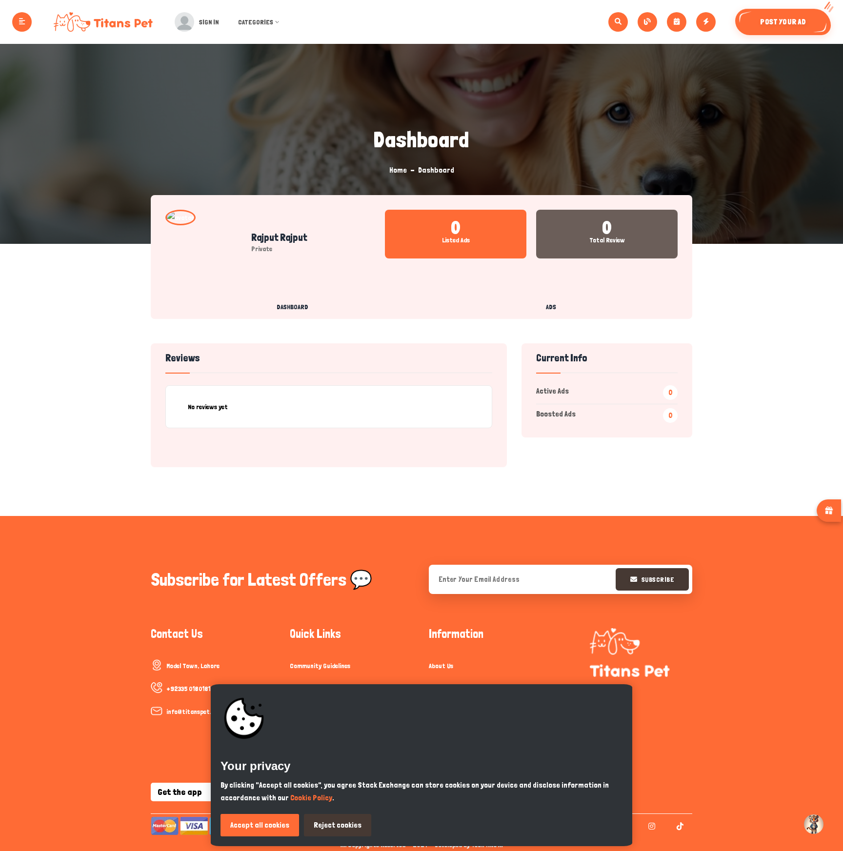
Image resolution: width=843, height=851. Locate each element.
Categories (255, 22)
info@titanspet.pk (192, 711)
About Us (441, 666)
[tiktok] (679, 826)
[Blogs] (647, 22)
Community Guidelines (320, 666)
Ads (551, 307)
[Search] (618, 22)
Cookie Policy (311, 797)
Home (398, 170)
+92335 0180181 (188, 689)
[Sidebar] (22, 22)
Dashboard (292, 307)
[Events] (676, 22)
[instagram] (651, 826)
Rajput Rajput (279, 237)
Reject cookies (337, 825)
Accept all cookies (259, 825)
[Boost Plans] (706, 22)
